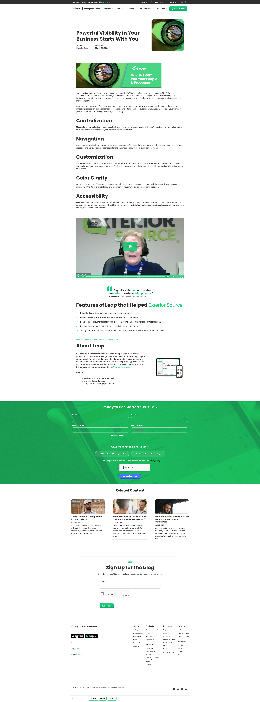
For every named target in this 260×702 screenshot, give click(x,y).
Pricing (119, 9)
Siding (135, 640)
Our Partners (182, 630)
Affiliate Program (183, 636)
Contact (180, 652)
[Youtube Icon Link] (177, 688)
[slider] (126, 276)
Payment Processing (149, 661)
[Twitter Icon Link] (185, 688)
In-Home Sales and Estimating (148, 454)
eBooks (165, 633)
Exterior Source (165, 305)
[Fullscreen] (181, 276)
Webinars (166, 636)
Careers (180, 655)
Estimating (149, 648)
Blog (164, 630)
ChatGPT (93, 699)
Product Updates (168, 652)
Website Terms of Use (117, 687)
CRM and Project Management (112, 454)
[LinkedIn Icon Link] (181, 688)
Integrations (145, 9)
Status (180, 648)
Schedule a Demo (130, 476)
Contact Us (144, 2)
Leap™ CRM (149, 636)
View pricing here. (121, 367)
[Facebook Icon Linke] (173, 688)
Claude (102, 699)
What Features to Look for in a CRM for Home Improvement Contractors (172, 519)
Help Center (172, 2)
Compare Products (152, 630)
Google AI (112, 699)
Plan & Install (150, 655)
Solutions (130, 9)
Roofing (135, 630)
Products (107, 9)
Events (165, 649)
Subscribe (106, 606)
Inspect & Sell (150, 652)
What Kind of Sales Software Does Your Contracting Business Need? (129, 517)
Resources (161, 9)
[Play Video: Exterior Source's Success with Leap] (130, 246)
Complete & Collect (152, 658)
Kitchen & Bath (137, 643)
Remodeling (137, 636)
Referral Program (183, 633)
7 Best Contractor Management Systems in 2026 (86, 517)
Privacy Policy (154, 461)
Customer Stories (169, 640)
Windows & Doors (138, 633)
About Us (181, 645)
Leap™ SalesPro (151, 640)
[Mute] (168, 276)
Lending (148, 664)
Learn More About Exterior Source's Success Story (97, 339)
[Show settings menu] (172, 276)
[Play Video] (78, 276)
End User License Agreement (100, 687)
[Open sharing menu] (177, 276)
